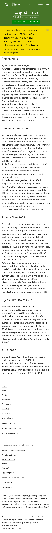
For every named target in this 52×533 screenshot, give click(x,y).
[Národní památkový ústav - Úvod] (12, 4)
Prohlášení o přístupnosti (29, 516)
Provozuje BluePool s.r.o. (12, 528)
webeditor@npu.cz (10, 525)
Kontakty (5, 408)
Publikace (6, 399)
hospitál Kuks (26, 13)
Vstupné (5, 468)
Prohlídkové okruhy (10, 455)
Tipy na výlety (8, 472)
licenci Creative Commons (19, 498)
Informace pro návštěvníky (13, 450)
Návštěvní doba (8, 459)
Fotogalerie (7, 487)
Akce (4, 390)
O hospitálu (7, 482)
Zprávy (5, 395)
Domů (4, 386)
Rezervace (6, 463)
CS (30, 4)
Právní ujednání (9, 516)
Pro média (6, 404)
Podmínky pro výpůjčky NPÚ (25, 522)
